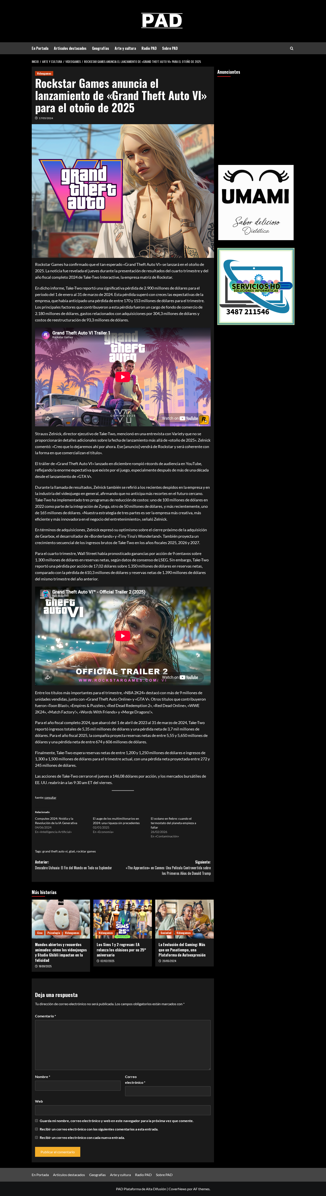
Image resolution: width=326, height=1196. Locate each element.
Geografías (100, 48)
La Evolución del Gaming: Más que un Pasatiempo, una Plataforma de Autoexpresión (182, 950)
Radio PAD (149, 48)
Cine (39, 933)
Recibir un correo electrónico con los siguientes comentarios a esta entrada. (99, 1129)
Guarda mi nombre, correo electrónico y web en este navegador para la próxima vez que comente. (117, 1121)
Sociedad (166, 933)
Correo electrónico (135, 1079)
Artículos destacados (70, 48)
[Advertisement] (256, 114)
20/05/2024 (169, 961)
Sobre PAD (170, 48)
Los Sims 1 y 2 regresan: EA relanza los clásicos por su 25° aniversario (121, 950)
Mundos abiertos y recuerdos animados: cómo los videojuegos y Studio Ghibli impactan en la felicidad (61, 952)
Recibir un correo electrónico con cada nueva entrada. (82, 1137)
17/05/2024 (46, 118)
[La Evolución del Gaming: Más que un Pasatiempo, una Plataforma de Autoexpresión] (184, 919)
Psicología (53, 933)
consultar (50, 797)
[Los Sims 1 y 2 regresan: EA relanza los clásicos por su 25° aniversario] (122, 919)
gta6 (72, 851)
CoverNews (178, 1189)
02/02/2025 (107, 961)
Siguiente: (168, 867)
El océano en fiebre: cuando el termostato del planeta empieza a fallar (173, 823)
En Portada (40, 48)
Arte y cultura (125, 48)
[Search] (292, 48)
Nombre (42, 1076)
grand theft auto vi (55, 851)
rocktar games (86, 851)
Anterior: (73, 864)
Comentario (45, 1016)
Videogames (44, 73)
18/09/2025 (45, 966)
